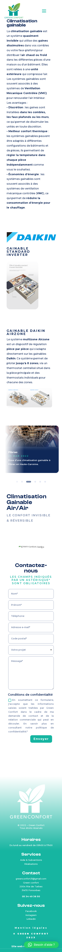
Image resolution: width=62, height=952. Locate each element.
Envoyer (41, 739)
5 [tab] (40, 482)
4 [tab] (35, 482)
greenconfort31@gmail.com (31, 878)
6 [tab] (45, 482)
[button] (41, 944)
